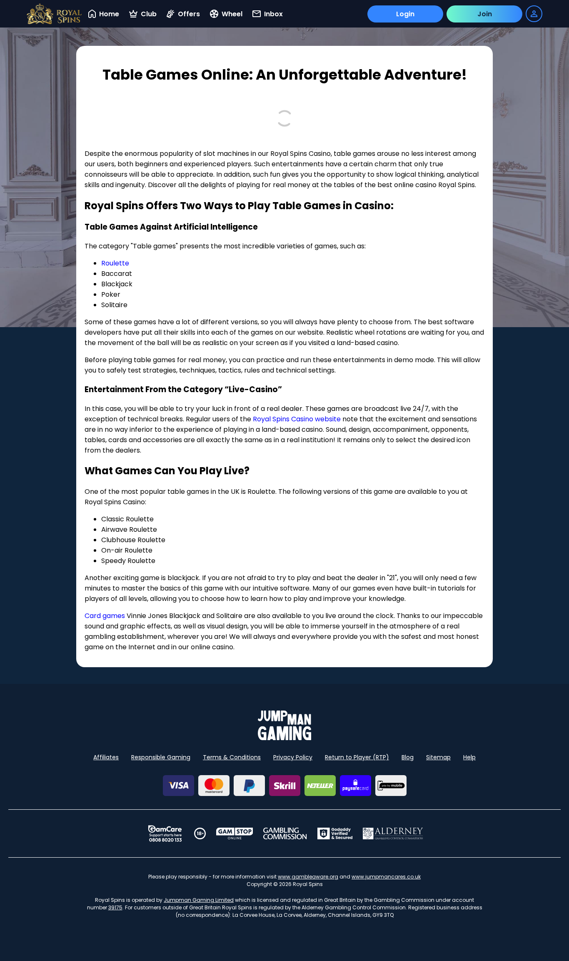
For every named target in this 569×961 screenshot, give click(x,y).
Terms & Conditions (232, 757)
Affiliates (106, 757)
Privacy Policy (292, 757)
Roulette (115, 263)
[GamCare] (165, 833)
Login (405, 14)
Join (484, 14)
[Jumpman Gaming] (284, 738)
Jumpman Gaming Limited (199, 899)
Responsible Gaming (160, 757)
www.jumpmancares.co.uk (386, 876)
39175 (115, 907)
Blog (408, 757)
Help (469, 757)
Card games (105, 616)
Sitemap (438, 757)
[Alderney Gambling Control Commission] (393, 833)
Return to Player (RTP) (357, 757)
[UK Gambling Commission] (285, 833)
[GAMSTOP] (234, 833)
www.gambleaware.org (308, 876)
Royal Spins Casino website (297, 419)
